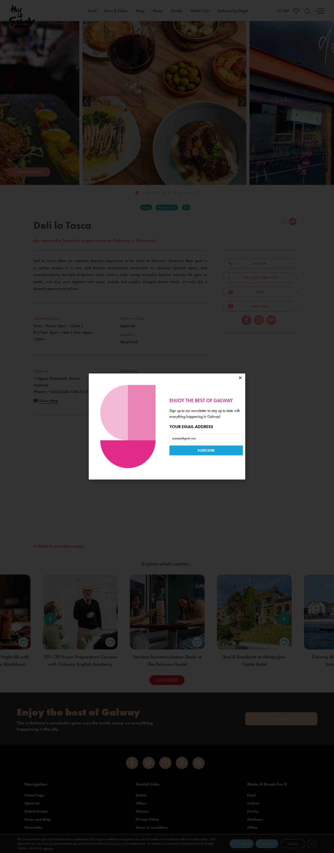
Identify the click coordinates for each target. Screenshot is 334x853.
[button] (240, 378)
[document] (167, 426)
